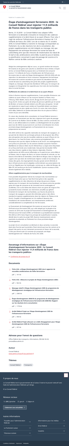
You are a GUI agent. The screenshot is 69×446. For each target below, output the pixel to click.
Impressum (19, 443)
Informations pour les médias (48, 421)
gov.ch (22, 402)
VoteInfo (41, 431)
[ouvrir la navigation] (64, 8)
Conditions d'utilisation (9, 443)
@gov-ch (31, 402)
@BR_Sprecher (10, 402)
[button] (66, 375)
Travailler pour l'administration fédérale (14, 422)
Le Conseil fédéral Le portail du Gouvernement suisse (20, 7)
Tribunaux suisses (10, 433)
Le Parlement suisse (11, 428)
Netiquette (26, 443)
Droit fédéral (42, 426)
